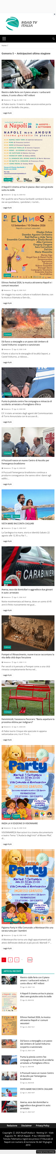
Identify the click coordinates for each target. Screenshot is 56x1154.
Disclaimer (26, 1125)
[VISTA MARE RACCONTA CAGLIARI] (28, 504)
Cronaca (7, 334)
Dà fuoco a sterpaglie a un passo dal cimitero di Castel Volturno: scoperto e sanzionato (25, 343)
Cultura (7, 275)
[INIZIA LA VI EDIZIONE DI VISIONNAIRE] (28, 782)
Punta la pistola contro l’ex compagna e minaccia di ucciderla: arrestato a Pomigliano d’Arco (27, 403)
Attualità (7, 85)
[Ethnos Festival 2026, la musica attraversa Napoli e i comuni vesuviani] (28, 246)
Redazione (12, 1125)
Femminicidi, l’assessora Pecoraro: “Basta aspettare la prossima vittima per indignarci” (28, 721)
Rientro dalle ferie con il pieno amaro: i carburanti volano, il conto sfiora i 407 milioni (26, 94)
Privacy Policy (42, 1125)
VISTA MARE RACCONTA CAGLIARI (18, 523)
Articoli (7, 516)
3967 (30, 959)
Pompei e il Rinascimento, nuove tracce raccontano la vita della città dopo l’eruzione (28, 656)
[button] (53, 38)
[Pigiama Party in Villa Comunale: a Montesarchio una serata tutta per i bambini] (28, 886)
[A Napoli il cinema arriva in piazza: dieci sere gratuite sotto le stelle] (28, 150)
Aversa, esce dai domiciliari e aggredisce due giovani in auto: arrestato (35, 1105)
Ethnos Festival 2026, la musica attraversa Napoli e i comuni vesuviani (35, 1020)
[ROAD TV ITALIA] (21, 23)
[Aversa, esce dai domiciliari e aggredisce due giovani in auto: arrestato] (28, 566)
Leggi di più (7, 113)
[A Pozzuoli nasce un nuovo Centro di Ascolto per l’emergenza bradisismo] (28, 442)
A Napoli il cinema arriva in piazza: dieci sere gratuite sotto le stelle (37, 995)
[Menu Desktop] (4, 38)
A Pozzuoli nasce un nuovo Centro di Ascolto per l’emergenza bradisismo (37, 1076)
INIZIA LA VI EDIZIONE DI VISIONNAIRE (20, 823)
